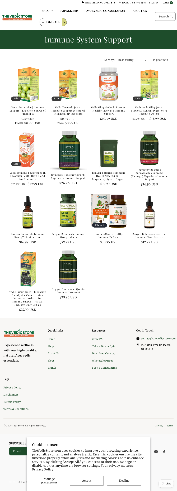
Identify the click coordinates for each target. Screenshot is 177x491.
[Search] (171, 16)
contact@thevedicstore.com (158, 338)
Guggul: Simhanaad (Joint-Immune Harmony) (68, 291)
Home (51, 339)
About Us (53, 353)
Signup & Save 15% (134, 2)
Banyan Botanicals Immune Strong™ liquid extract (27, 236)
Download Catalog (103, 353)
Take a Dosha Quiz (104, 346)
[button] (47, 11)
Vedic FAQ (98, 339)
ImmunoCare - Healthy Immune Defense (109, 236)
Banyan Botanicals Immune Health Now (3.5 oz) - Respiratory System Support (109, 176)
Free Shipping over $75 (100, 2)
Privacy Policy (42, 469)
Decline (124, 481)
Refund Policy (12, 401)
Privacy (159, 425)
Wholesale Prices (102, 360)
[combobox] (165, 16)
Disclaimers (11, 394)
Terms (170, 425)
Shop (51, 346)
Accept (86, 481)
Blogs (51, 360)
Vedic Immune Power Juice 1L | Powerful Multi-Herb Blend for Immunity (27, 176)
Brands (52, 367)
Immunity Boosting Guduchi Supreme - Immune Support (68, 176)
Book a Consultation (104, 367)
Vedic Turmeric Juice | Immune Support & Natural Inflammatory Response (68, 110)
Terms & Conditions (16, 409)
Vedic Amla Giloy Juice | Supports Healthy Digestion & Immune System (149, 110)
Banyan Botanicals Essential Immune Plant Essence (149, 236)
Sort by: (109, 59)
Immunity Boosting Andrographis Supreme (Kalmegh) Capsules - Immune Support (149, 174)
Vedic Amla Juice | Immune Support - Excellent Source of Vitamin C (28, 110)
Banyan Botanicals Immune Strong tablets (68, 236)
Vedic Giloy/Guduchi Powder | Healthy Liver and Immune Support (109, 110)
